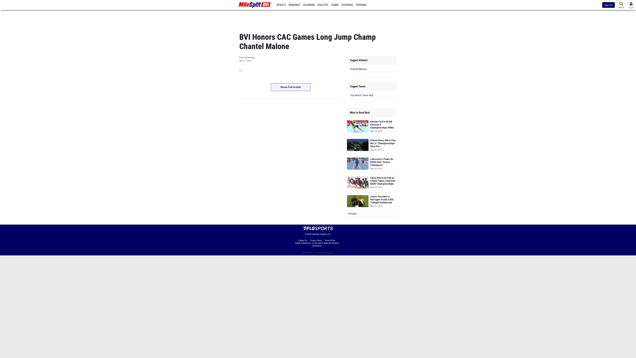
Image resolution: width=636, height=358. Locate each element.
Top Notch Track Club (361, 95)
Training (361, 4)
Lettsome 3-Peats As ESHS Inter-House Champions (381, 162)
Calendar (309, 4)
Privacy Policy (316, 240)
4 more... (353, 213)
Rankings (294, 4)
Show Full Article (290, 87)
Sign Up (608, 5)
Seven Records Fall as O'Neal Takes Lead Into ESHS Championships (382, 181)
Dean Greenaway (247, 57)
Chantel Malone (358, 69)
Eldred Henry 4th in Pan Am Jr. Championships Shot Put (383, 143)
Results (281, 4)
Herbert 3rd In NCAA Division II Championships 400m (382, 124)
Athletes (322, 4)
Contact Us (302, 240)
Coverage (347, 4)
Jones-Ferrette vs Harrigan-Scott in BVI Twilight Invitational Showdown (382, 199)
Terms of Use (330, 240)
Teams (335, 4)
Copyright (315, 234)
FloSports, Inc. (325, 234)
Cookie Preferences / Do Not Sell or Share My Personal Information (317, 244)
